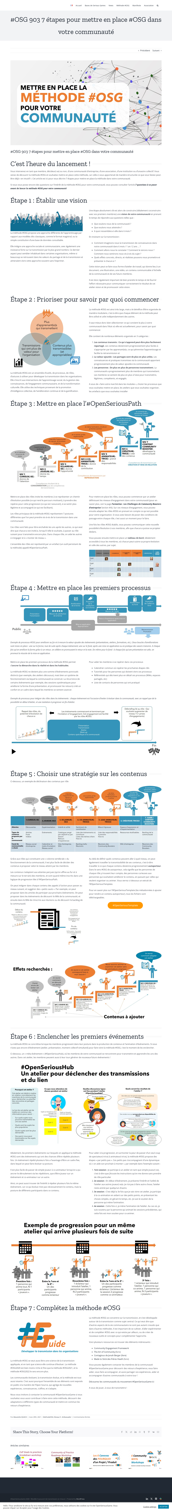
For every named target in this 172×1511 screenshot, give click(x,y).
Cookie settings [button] (149, 1507)
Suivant (156, 50)
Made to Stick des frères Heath (109, 1359)
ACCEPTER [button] (163, 1506)
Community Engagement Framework (111, 1348)
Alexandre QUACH (20, 1417)
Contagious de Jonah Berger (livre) (110, 1355)
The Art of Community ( (105, 1351)
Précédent (145, 50)
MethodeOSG (48, 1417)
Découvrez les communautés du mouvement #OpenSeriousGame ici (121, 1381)
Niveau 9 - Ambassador (62, 1417)
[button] (157, 5)
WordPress (80, 1499)
